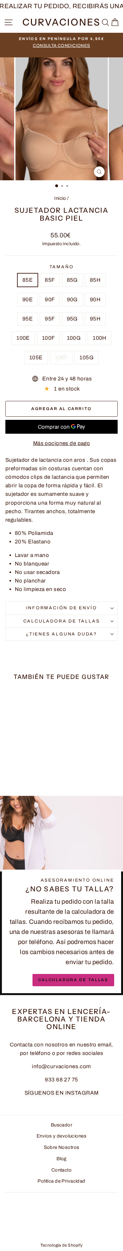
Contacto (61, 1170)
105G (86, 358)
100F (48, 338)
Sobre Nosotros (61, 1147)
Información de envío (61, 607)
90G (72, 300)
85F (50, 280)
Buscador (61, 1124)
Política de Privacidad (61, 1181)
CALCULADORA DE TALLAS (61, 621)
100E (23, 338)
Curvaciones (61, 22)
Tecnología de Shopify (61, 1245)
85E (27, 280)
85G (72, 280)
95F (50, 319)
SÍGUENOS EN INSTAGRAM (62, 1093)
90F (50, 300)
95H (95, 319)
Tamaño (62, 266)
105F (61, 358)
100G (74, 338)
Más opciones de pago (61, 443)
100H (100, 338)
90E (27, 300)
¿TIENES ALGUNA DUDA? (61, 634)
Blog (61, 1158)
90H (95, 300)
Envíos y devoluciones (61, 1135)
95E (27, 319)
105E (36, 358)
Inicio (60, 198)
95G (72, 319)
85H (95, 280)
